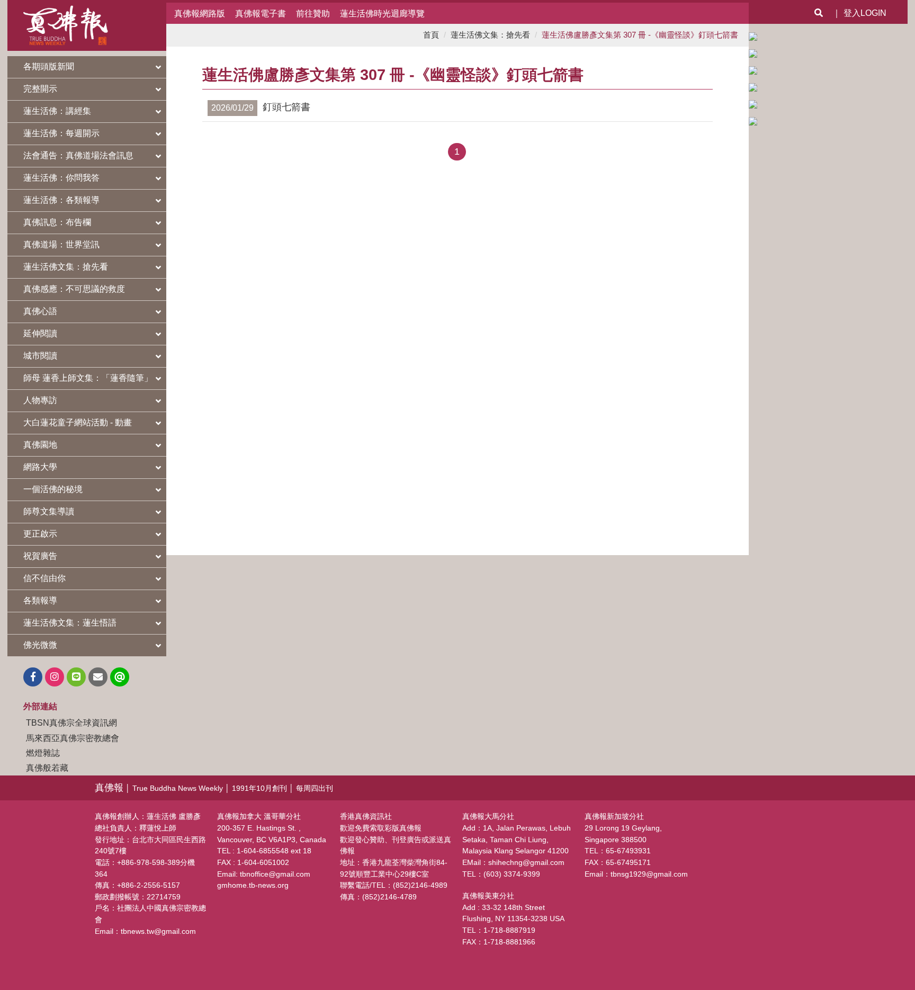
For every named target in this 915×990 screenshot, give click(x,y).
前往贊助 (313, 13)
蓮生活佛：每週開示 (61, 133)
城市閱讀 (40, 355)
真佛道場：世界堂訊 (61, 244)
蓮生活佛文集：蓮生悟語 (69, 622)
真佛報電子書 (260, 13)
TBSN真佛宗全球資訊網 (71, 722)
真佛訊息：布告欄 (57, 222)
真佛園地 (40, 444)
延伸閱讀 (40, 333)
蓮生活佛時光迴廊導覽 (382, 13)
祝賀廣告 (40, 555)
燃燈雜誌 (43, 752)
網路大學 (40, 466)
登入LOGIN (865, 12)
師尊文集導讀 (48, 511)
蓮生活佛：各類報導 (61, 199)
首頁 (431, 34)
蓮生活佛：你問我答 (61, 177)
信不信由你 (44, 578)
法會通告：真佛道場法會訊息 (78, 155)
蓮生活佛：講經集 (57, 110)
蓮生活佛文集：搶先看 (65, 266)
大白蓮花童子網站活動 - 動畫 (77, 422)
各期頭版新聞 (48, 66)
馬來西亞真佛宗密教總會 (72, 738)
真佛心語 (40, 311)
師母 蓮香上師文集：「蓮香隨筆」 (87, 377)
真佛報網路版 (199, 13)
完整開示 (40, 88)
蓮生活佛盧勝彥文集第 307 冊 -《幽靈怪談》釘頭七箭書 (640, 34)
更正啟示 (40, 533)
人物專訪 (40, 400)
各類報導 (40, 600)
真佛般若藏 (47, 767)
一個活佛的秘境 (53, 489)
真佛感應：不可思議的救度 (74, 288)
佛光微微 (40, 644)
